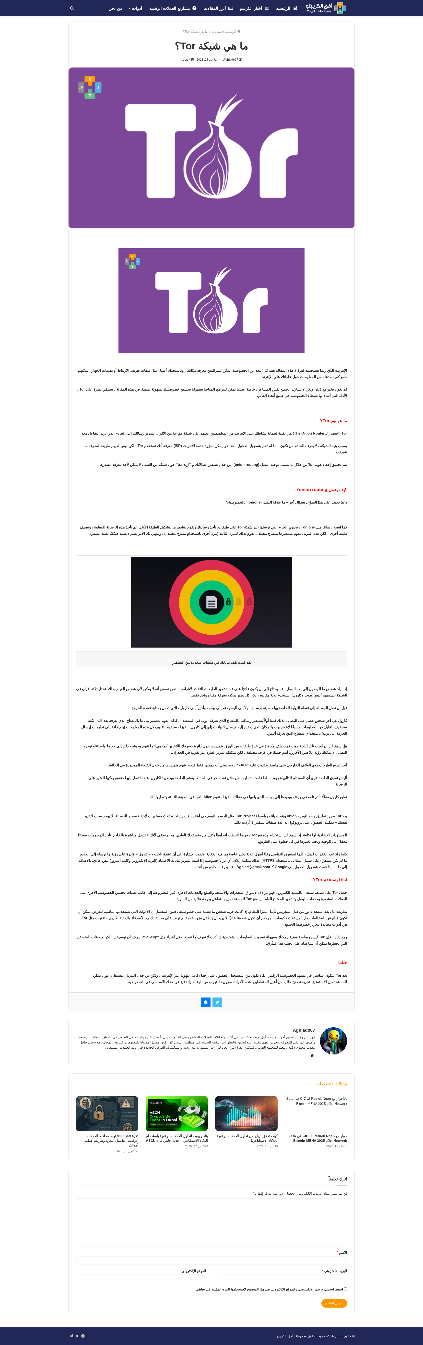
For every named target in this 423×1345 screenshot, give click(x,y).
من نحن (115, 8)
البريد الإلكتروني (334, 1271)
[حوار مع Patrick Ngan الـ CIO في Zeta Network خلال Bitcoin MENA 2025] (316, 1113)
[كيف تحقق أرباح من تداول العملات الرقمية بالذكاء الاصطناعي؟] (246, 1113)
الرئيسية (284, 8)
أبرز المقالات (215, 8)
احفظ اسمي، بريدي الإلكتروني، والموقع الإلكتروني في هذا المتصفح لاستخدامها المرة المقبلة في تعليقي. (268, 1289)
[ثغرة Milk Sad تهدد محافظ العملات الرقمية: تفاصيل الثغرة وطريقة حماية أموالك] (107, 1113)
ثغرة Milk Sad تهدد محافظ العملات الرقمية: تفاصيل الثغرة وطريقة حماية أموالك (111, 1140)
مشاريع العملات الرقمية (170, 8)
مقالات (216, 32)
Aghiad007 (230, 59)
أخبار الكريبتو (251, 8)
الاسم (342, 1253)
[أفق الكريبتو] (326, 8)
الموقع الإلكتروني (194, 1271)
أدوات (137, 8)
